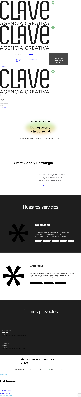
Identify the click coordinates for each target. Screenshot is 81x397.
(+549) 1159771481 (3, 106)
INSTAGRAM (4, 393)
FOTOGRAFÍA (18, 62)
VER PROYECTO (6, 334)
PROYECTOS (4, 51)
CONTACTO (4, 67)
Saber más (40, 186)
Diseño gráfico (18, 59)
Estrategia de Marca (33, 58)
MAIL (1, 393)
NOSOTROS (4, 66)
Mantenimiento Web (19, 58)
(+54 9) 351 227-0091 (3, 107)
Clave (4, 395)
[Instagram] (4, 110)
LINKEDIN (8, 393)
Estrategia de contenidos (33, 59)
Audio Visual (18, 60)
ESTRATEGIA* (31, 54)
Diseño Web (5, 332)
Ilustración (17, 61)
